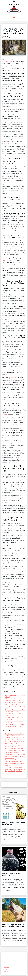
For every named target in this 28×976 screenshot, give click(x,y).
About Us (6, 965)
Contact (6, 971)
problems (4, 414)
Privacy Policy (7, 962)
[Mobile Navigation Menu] (14, 17)
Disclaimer (6, 967)
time (11, 134)
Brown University (6, 546)
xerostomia (5, 260)
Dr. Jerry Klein (13, 377)
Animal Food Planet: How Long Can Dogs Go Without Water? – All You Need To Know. (15, 756)
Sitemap (6, 969)
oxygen (4, 298)
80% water (9, 61)
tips (11, 615)
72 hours (8, 143)
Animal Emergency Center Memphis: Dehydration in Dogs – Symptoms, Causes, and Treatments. (15, 750)
